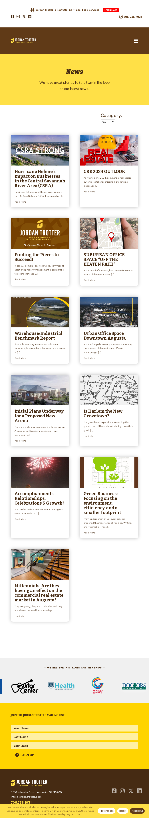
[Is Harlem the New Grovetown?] (109, 389)
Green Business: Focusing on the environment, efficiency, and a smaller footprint (102, 503)
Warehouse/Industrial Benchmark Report (39, 336)
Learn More (110, 10)
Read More (20, 201)
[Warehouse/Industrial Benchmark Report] (40, 311)
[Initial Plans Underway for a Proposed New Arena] (40, 389)
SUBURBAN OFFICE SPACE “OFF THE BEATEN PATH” (104, 259)
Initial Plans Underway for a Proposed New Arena (39, 416)
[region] (74, 686)
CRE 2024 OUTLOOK (104, 171)
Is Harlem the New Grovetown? (103, 413)
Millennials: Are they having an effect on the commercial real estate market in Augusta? (39, 593)
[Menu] (136, 41)
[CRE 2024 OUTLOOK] (109, 150)
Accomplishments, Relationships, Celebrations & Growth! (39, 498)
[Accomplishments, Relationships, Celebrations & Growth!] (40, 472)
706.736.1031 (21, 802)
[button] (25, 754)
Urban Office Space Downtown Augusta (105, 336)
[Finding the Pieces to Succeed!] (40, 233)
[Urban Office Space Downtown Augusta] (109, 311)
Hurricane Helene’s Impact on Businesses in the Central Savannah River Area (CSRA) (40, 178)
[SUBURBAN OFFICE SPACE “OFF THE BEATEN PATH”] (109, 233)
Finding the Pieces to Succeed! (37, 257)
